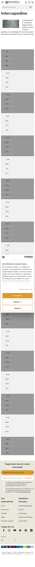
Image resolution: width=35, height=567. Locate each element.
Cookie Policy (23, 521)
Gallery (3, 517)
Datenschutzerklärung (24, 492)
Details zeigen (24, 289)
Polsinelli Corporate (7, 521)
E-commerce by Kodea (28, 553)
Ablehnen (17, 308)
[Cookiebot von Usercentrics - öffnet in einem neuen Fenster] (25, 257)
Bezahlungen (23, 513)
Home (3, 506)
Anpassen (16, 302)
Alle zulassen (17, 295)
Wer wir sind (5, 509)
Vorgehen (28, 478)
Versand (21, 509)
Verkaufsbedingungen (25, 506)
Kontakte (4, 513)
